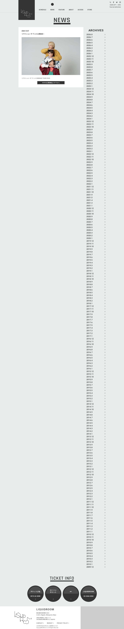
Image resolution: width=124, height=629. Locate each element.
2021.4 (90, 200)
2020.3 (90, 233)
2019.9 (90, 249)
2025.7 (90, 70)
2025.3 (90, 81)
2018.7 (90, 287)
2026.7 (90, 37)
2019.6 (90, 257)
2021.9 (90, 195)
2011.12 (90, 502)
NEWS (52, 10)
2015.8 (90, 382)
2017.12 (90, 306)
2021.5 (90, 197)
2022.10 (90, 159)
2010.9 (90, 542)
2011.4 (90, 523)
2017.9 (90, 314)
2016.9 (90, 347)
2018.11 (90, 276)
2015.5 (90, 390)
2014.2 (90, 431)
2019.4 (90, 263)
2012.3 (90, 494)
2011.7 (90, 515)
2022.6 (90, 170)
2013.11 (90, 439)
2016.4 (90, 360)
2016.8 (90, 350)
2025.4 (90, 78)
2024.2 (90, 116)
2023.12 (90, 121)
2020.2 (90, 235)
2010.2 (90, 561)
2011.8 (90, 513)
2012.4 (90, 491)
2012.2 (90, 496)
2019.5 (90, 260)
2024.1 (90, 119)
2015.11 (90, 374)
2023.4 (90, 143)
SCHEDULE (42, 10)
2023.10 (90, 127)
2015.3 (90, 396)
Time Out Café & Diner (115, 7)
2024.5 (90, 108)
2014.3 (90, 428)
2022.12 (90, 154)
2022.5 (90, 173)
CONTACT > (40, 623)
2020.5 (90, 227)
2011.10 (90, 507)
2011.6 (90, 518)
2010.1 (90, 564)
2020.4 (90, 230)
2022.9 (90, 162)
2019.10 (90, 246)
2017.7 (90, 320)
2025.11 (90, 59)
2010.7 (90, 548)
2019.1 (90, 271)
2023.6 (90, 138)
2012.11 (90, 472)
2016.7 (90, 352)
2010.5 (90, 553)
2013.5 (90, 455)
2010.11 (90, 537)
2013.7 (90, 450)
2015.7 (90, 385)
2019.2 (90, 268)
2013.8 (90, 447)
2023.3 (90, 146)
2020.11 (90, 211)
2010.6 (90, 551)
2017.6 (90, 322)
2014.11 (90, 407)
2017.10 (90, 312)
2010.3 (90, 559)
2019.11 (90, 244)
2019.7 (90, 254)
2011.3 (90, 526)
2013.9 (90, 445)
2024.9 (90, 97)
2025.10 (90, 62)
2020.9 (90, 216)
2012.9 (90, 477)
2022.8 (90, 165)
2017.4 (90, 328)
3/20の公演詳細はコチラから (51, 82)
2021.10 (90, 192)
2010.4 (90, 556)
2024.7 (90, 102)
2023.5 (90, 140)
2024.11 (90, 91)
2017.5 (90, 325)
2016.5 (90, 358)
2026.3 (90, 48)
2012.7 (90, 483)
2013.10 (90, 442)
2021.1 (90, 206)
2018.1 (90, 303)
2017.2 (90, 333)
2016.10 (90, 344)
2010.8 (90, 545)
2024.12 (90, 89)
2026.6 (90, 40)
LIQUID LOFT (113, 5)
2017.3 (90, 331)
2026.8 (90, 34)
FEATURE (62, 10)
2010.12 (90, 534)
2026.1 (90, 53)
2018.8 (90, 284)
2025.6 (90, 72)
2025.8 (90, 67)
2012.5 (90, 488)
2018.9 (90, 282)
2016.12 (90, 339)
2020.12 (90, 208)
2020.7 (90, 222)
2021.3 (90, 203)
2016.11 (90, 341)
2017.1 (90, 336)
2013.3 (90, 461)
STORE (89, 10)
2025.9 (90, 64)
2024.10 (90, 94)
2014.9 (90, 412)
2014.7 (90, 417)
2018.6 (90, 290)
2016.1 (90, 369)
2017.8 (90, 317)
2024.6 (90, 105)
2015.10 (90, 377)
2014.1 (90, 434)
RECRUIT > (50, 623)
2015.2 (90, 398)
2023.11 (90, 124)
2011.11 (90, 504)
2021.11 (90, 189)
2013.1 (90, 466)
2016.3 (90, 363)
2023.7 (90, 135)
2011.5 (90, 521)
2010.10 (90, 540)
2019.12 (90, 241)
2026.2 (90, 51)
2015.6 (90, 388)
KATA (119, 5)
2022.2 (90, 181)
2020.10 (90, 214)
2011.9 (90, 510)
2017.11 (90, 309)
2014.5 (90, 423)
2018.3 (90, 298)
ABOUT (71, 10)
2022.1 (90, 184)
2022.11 (90, 157)
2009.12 (90, 567)
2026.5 (90, 43)
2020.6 (90, 225)
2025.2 (90, 83)
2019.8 (90, 252)
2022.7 (90, 168)
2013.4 (90, 458)
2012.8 (90, 480)
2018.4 (90, 295)
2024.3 (90, 113)
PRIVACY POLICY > (63, 623)
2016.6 (90, 355)
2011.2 (90, 529)
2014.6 (90, 420)
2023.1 (90, 151)
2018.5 (90, 292)
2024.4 (90, 110)
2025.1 (90, 86)
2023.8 (90, 132)
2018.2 (90, 301)
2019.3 (90, 265)
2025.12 (90, 56)
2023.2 (90, 149)
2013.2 (90, 464)
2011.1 (90, 532)
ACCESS (80, 10)
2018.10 (90, 279)
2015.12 (90, 371)
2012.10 (90, 475)
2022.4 (90, 176)
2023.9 (90, 129)
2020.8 (90, 219)
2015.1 (90, 401)
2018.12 (90, 273)
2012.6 (90, 485)
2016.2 (90, 366)
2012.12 (90, 469)
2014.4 (90, 426)
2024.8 (90, 100)
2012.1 (90, 499)
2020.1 (90, 238)
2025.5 (90, 75)
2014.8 (90, 415)
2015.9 (90, 379)
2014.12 (90, 404)
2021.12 (90, 187)
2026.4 (90, 45)
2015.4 (90, 393)
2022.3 (90, 178)
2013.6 (90, 453)
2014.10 (90, 409)
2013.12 (90, 436)
